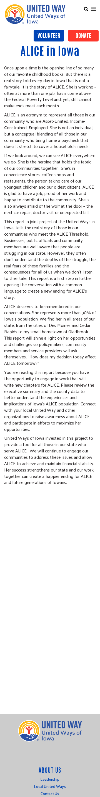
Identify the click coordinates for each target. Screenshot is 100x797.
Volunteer (49, 35)
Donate (83, 35)
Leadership (49, 779)
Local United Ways (50, 786)
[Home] (35, 14)
